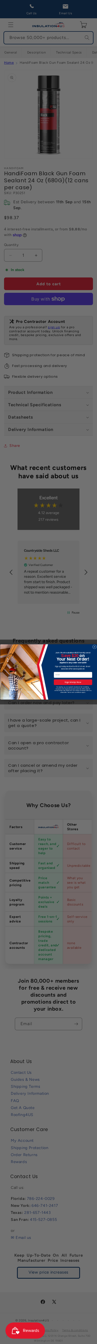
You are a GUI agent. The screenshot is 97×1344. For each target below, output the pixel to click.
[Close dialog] (94, 647)
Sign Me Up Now (73, 682)
